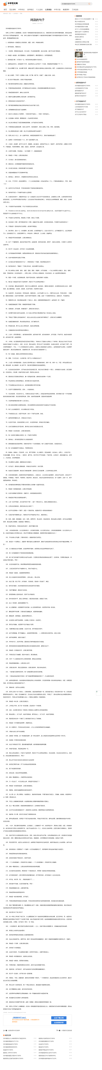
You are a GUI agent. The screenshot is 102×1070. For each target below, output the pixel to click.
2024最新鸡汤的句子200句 (82, 85)
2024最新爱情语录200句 (10, 1047)
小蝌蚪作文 (78, 39)
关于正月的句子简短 (80, 114)
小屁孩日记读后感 (67, 1030)
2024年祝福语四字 (82, 59)
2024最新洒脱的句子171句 (10, 1041)
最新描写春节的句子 (80, 93)
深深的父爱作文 (79, 37)
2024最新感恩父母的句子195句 (12, 1055)
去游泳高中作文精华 (14, 1030)
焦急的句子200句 (8, 1050)
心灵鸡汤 (48, 9)
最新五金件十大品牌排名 (82, 31)
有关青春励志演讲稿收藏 (82, 24)
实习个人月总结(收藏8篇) (82, 29)
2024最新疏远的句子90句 (10, 1044)
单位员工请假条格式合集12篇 (83, 44)
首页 (5, 9)
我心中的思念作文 (80, 21)
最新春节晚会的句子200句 (46, 1050)
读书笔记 (30, 9)
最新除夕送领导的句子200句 (47, 1038)
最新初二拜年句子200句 (10, 1052)
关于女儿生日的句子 (80, 112)
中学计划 (57, 9)
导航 (21, 13)
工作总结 (75, 9)
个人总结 (39, 9)
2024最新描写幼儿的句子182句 (47, 1052)
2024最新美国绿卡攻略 (81, 26)
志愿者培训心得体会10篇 (82, 42)
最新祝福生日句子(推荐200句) (47, 1055)
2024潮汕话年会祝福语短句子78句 (86, 67)
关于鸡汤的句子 (81, 101)
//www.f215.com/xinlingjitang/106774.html (17, 1012)
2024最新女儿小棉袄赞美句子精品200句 (14, 1038)
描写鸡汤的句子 (81, 82)
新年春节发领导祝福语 (83, 62)
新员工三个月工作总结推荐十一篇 (84, 19)
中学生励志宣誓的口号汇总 (84, 69)
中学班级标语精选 (82, 72)
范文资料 (12, 9)
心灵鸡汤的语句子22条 (81, 88)
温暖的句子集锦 (81, 64)
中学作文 (21, 9)
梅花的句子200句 (43, 1047)
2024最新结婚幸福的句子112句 (47, 1058)
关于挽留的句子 (79, 109)
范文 (10, 13)
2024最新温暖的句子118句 (46, 1041)
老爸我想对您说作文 (80, 34)
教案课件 (66, 9)
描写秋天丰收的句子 (80, 95)
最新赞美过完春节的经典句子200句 (13, 1058)
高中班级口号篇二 (82, 74)
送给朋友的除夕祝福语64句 (91, 53)
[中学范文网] (11, 3)
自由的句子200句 (43, 1044)
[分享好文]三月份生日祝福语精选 (86, 77)
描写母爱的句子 (79, 90)
